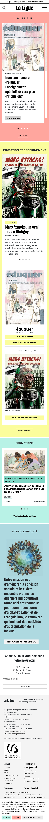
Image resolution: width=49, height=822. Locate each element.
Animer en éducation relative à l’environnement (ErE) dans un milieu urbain (24, 488)
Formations (23, 667)
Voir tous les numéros (24, 342)
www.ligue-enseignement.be (14, 734)
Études (27, 776)
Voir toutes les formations (24, 516)
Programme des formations (14, 792)
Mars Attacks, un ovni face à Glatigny (22, 229)
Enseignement (29, 773)
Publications (24, 673)
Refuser (16, 817)
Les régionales (9, 781)
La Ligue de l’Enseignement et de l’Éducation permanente (24, 2)
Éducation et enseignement (30, 765)
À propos (7, 767)
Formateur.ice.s (9, 797)
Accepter (6, 817)
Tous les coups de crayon (24, 418)
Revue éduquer (30, 771)
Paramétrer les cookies (32, 817)
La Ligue (24, 8)
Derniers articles (24, 431)
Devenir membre (10, 778)
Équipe (6, 770)
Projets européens (31, 781)
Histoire (6, 773)
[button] (44, 7)
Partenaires (8, 783)
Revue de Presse (24, 670)
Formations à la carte (12, 795)
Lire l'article (13, 118)
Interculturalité (31, 788)
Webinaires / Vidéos (31, 779)
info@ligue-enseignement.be (14, 731)
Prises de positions (11, 775)
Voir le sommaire (24, 337)
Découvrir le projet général (21, 642)
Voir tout (23, 135)
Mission (27, 792)
